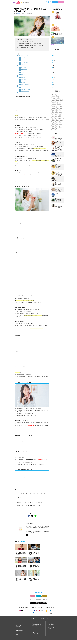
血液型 (56, 126)
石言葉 (60, 122)
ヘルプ (17, 634)
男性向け (53, 122)
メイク (57, 106)
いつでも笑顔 (22, 72)
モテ (21, 13)
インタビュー (53, 98)
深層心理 (53, 119)
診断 (52, 32)
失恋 (53, 62)
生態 (59, 119)
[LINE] (35, 516)
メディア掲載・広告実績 (35, 633)
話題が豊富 (21, 81)
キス (52, 99)
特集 (53, 82)
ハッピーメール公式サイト (36, 532)
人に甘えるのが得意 (23, 69)
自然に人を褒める (22, 70)
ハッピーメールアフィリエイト (51, 627)
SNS (55, 94)
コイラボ (56, 99)
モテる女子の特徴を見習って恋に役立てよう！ (24, 92)
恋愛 (27, 13)
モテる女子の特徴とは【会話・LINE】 (23, 75)
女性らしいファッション (23, 59)
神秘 (52, 44)
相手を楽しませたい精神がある (24, 87)
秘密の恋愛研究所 (54, 123)
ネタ (60, 102)
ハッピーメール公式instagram (50, 623)
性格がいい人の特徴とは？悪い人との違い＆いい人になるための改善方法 (34, 579)
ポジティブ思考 (22, 74)
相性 (56, 122)
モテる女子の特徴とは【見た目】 (22, 55)
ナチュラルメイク (22, 57)
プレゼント (53, 106)
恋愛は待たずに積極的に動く (24, 91)
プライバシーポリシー (34, 623)
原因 (52, 111)
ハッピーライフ (30, 618)
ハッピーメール (58, 103)
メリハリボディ (22, 60)
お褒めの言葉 (33, 632)
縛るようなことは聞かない (24, 84)
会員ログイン (18, 633)
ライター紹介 (47, 618)
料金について (18, 626)
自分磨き (30, 13)
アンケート (55, 53)
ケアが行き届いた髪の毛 (23, 62)
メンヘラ (53, 107)
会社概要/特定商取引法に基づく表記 (36, 624)
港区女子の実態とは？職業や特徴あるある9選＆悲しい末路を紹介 (21, 566)
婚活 (53, 65)
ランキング (60, 107)
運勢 (52, 127)
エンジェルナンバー (59, 98)
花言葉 (53, 126)
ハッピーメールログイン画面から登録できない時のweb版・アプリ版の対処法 (57, 21)
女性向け (24, 13)
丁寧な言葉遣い (22, 82)
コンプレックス (61, 99)
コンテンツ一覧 (49, 628)
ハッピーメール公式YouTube (50, 624)
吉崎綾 (56, 111)
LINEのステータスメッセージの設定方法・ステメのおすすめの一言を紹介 (34, 553)
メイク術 (61, 106)
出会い (54, 60)
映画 (55, 118)
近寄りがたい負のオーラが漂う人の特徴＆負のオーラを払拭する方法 (34, 566)
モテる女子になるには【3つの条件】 (23, 86)
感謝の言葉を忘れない (23, 77)
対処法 (56, 114)
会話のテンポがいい (23, 79)
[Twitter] (32, 516)
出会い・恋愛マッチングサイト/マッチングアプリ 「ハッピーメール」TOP (22, 622)
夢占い (59, 111)
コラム (54, 55)
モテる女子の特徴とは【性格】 (22, 65)
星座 (52, 118)
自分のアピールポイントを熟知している (25, 89)
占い (60, 110)
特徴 (18, 13)
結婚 (58, 123)
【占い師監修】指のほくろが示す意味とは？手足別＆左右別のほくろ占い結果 (57, 34)
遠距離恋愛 (60, 127)
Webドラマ (59, 94)
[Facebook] (29, 516)
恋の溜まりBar (58, 115)
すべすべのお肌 (22, 64)
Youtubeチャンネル (58, 95)
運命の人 (56, 127)
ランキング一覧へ (57, 49)
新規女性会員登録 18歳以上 (19, 630)
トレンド (54, 58)
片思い (54, 77)
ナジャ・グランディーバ (55, 102)
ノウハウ (53, 103)
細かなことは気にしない (23, 67)
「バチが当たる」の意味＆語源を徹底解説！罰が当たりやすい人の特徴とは (21, 553)
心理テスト (53, 115)
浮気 (62, 118)
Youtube (53, 95)
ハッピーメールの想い (19, 625)
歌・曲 (59, 118)
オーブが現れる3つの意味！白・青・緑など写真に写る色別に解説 (57, 46)
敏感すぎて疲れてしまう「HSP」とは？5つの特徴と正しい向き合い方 (21, 579)
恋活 (53, 72)
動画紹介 (57, 110)
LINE (52, 94)
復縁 (59, 114)
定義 (53, 67)
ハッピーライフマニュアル (41, 618)
